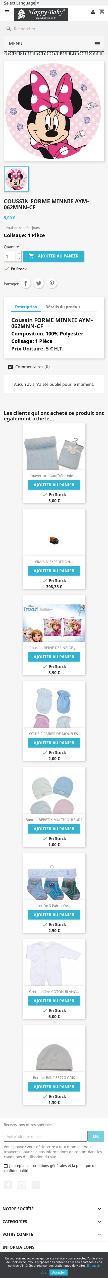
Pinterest (52, 283)
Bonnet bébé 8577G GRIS (54, 1077)
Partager (26, 283)
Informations (18, 1247)
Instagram (22, 1185)
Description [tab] (26, 306)
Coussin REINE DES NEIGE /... (54, 647)
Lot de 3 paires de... (54, 905)
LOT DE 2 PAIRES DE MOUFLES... (54, 733)
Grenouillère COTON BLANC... (54, 991)
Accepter (58, 1272)
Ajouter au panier (53, 256)
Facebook (8, 1185)
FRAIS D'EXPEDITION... (54, 561)
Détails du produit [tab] (62, 306)
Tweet (39, 283)
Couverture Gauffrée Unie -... (54, 475)
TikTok (36, 1185)
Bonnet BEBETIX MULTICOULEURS (54, 819)
